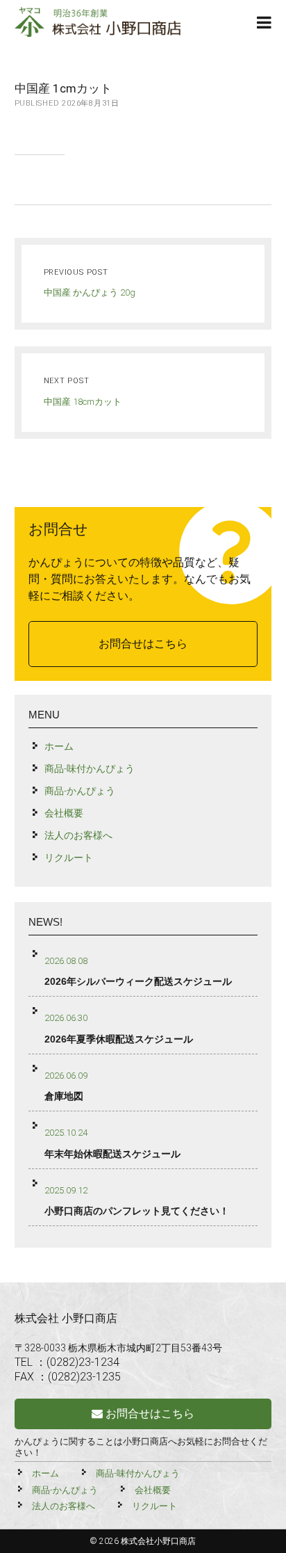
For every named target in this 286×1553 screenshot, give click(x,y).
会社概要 (63, 813)
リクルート (68, 857)
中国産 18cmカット (82, 401)
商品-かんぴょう (79, 790)
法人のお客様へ (78, 835)
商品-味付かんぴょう (89, 768)
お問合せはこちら (143, 643)
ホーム (59, 746)
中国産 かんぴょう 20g (89, 292)
